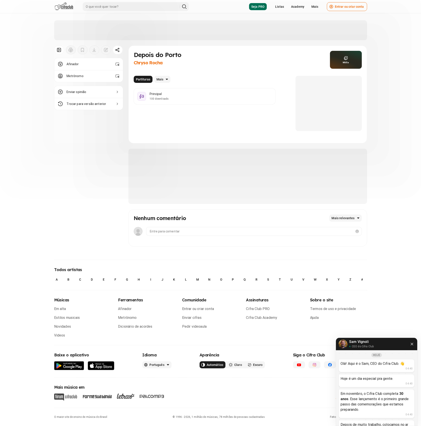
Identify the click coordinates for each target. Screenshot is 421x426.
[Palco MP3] (152, 396)
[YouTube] (299, 364)
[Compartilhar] (118, 50)
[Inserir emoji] (357, 231)
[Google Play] (69, 365)
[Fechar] (411, 344)
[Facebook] (330, 364)
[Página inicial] (64, 6)
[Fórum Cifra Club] (65, 397)
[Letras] (125, 396)
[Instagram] (314, 364)
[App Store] (101, 365)
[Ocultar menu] (59, 50)
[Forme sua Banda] (97, 396)
